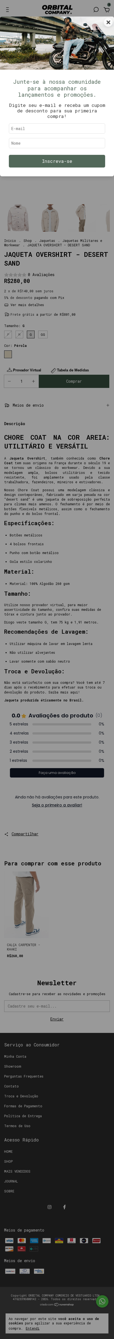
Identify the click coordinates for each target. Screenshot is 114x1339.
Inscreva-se (57, 161)
